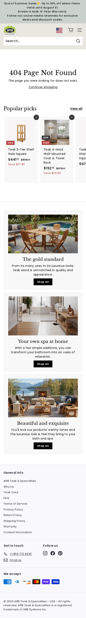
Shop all (43, 282)
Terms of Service (16, 504)
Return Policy (13, 515)
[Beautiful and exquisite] (43, 398)
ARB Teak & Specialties (20, 481)
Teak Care (11, 492)
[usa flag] (59, 32)
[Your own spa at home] (43, 315)
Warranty (10, 526)
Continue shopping (43, 87)
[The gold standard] (43, 234)
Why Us (9, 487)
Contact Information (18, 532)
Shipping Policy (14, 521)
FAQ (6, 498)
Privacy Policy (13, 509)
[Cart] (71, 30)
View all (76, 109)
